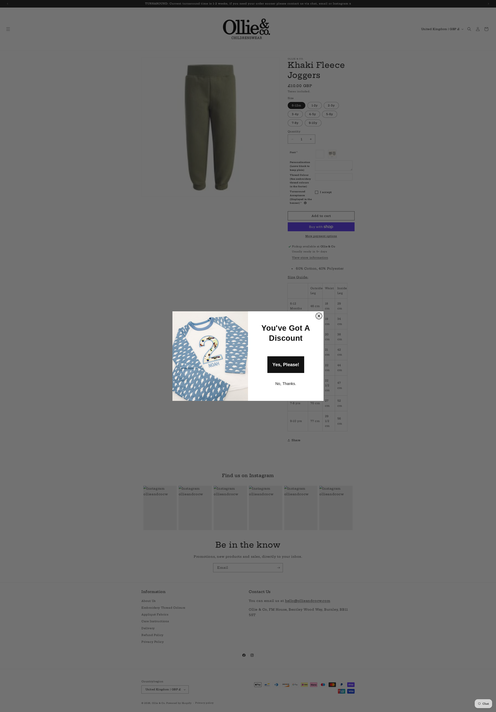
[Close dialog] (319, 316)
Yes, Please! (285, 364)
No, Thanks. (285, 383)
